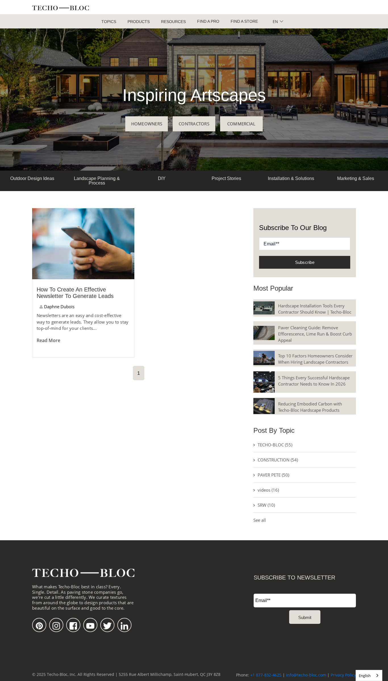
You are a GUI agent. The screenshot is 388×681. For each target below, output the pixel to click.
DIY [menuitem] (162, 178)
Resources (173, 21)
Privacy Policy (343, 675)
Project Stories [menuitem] (226, 178)
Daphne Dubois (58, 306)
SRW (266, 505)
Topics (108, 21)
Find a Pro (208, 21)
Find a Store (244, 21)
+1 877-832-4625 (265, 675)
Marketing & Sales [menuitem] (355, 178)
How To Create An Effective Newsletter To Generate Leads (75, 292)
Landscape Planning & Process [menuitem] (97, 180)
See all (259, 520)
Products (139, 21)
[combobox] (369, 675)
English (365, 675)
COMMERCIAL (241, 124)
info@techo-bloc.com (306, 675)
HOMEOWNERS (146, 124)
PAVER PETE (273, 475)
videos (268, 490)
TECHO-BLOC (275, 445)
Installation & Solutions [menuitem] (291, 178)
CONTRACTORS (194, 124)
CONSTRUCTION (278, 460)
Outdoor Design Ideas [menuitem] (32, 178)
